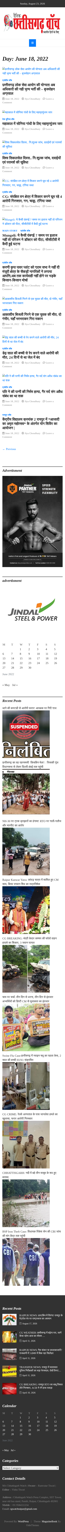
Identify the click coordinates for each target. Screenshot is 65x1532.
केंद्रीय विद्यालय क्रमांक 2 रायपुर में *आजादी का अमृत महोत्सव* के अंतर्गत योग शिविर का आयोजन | (30, 423)
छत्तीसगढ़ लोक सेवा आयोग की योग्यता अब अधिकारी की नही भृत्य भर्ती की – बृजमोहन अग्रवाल (28, 89)
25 (47, 663)
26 (55, 663)
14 (12, 658)
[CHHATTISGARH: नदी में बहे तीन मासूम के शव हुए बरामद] (32, 1203)
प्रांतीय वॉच (7, 80)
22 (21, 663)
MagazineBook (49, 1521)
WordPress (23, 1521)
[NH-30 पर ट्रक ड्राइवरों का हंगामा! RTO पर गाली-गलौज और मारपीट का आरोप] (32, 851)
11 (47, 653)
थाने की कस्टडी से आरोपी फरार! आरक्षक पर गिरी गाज (29, 708)
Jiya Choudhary (32, 98)
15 (21, 658)
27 (4, 667)
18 (47, 658)
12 (55, 653)
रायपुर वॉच (6, 415)
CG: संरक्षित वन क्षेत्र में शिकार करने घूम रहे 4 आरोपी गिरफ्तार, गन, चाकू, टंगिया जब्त (32, 199)
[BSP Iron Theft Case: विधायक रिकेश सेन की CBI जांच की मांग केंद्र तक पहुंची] (32, 1262)
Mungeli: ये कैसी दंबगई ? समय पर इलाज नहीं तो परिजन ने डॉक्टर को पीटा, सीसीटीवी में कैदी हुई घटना (31, 239)
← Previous (9, 449)
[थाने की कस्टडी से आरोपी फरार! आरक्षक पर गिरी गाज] (32, 734)
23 (29, 663)
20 (4, 663)
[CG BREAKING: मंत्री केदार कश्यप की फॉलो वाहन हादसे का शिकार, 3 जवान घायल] (32, 969)
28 (12, 667)
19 (55, 658)
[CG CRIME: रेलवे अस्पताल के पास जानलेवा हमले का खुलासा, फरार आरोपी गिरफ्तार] (32, 1144)
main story (9, 231)
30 (29, 667)
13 (4, 658)
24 (38, 663)
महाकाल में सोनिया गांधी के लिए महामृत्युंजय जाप (32, 124)
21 (12, 663)
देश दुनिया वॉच (8, 119)
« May (6, 685)
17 (38, 658)
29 (21, 667)
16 (29, 658)
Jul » (15, 685)
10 (38, 653)
